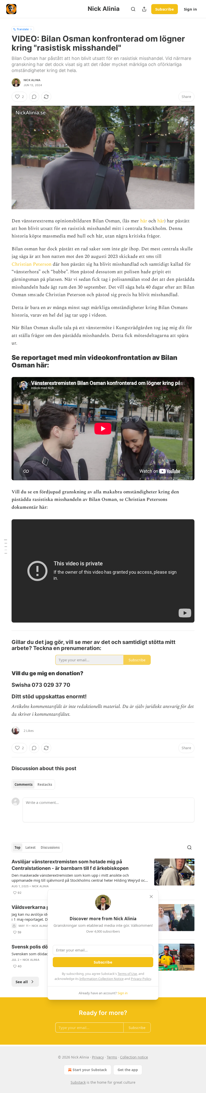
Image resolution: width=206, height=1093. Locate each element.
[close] (151, 897)
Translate (23, 29)
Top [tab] (17, 847)
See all (22, 981)
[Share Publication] (144, 9)
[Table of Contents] (5, 547)
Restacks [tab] (44, 784)
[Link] (5, 361)
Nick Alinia (32, 80)
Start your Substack (90, 1069)
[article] (103, 877)
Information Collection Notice (101, 978)
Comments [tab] (23, 784)
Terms (112, 1057)
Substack (78, 1082)
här (143, 221)
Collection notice (134, 1057)
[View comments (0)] (34, 97)
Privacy (98, 1057)
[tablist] (33, 784)
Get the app (128, 1069)
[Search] (133, 9)
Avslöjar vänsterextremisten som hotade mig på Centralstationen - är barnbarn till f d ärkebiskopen (70, 865)
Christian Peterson (32, 264)
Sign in (190, 9)
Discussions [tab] (50, 847)
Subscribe (164, 9)
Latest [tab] (30, 847)
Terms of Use (127, 973)
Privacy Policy (141, 978)
